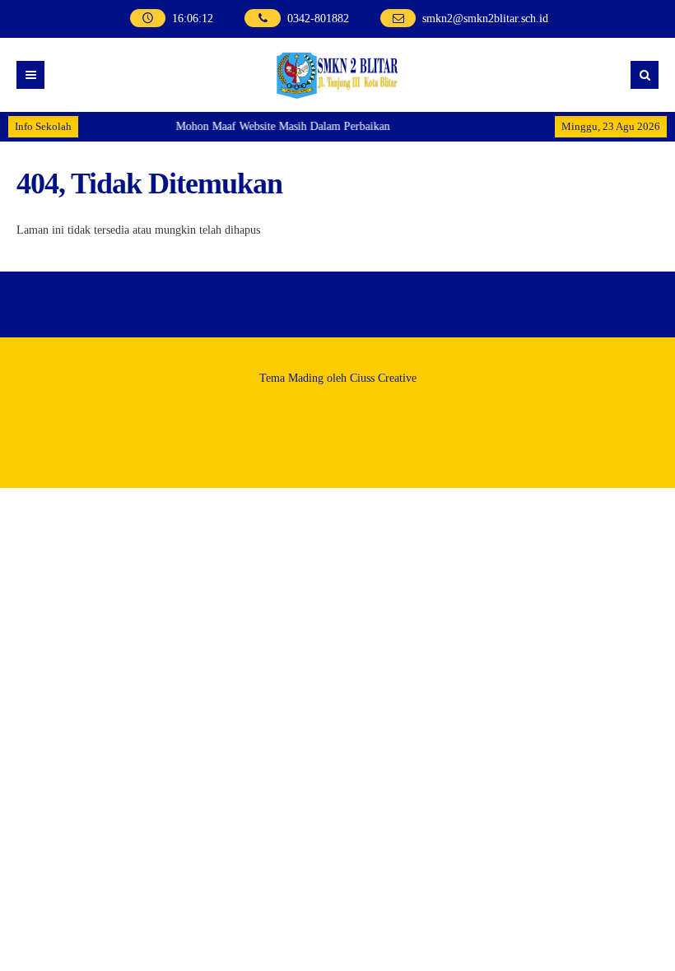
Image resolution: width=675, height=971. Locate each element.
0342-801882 (318, 18)
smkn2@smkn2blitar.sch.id (485, 18)
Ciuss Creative (383, 378)
